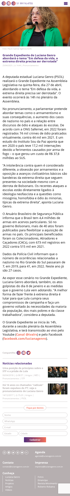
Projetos (9, 483)
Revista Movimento (47, 483)
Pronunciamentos (31, 65)
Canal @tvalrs (26, 334)
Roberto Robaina (46, 486)
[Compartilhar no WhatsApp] (19, 353)
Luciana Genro (12, 477)
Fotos (40, 477)
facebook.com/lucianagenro (24, 338)
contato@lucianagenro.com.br (16, 466)
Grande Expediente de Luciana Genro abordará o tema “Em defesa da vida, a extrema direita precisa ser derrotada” (30, 58)
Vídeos (8, 490)
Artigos (8, 486)
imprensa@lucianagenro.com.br (49, 466)
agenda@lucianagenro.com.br (48, 456)
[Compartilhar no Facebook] (24, 353)
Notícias (9, 480)
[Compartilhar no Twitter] (29, 353)
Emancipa (43, 480)
